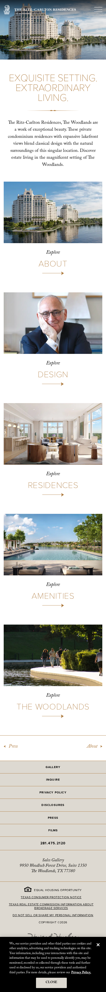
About (92, 746)
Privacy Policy (53, 792)
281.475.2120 (53, 843)
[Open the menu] (98, 9)
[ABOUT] (53, 228)
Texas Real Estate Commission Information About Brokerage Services (51, 906)
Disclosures (52, 805)
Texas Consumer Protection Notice (51, 897)
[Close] (98, 944)
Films (53, 830)
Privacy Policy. (81, 973)
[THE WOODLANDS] (53, 671)
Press (13, 746)
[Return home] (40, 9)
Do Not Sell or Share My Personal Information (53, 915)
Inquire (53, 779)
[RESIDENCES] (53, 450)
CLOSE (51, 982)
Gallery (53, 767)
